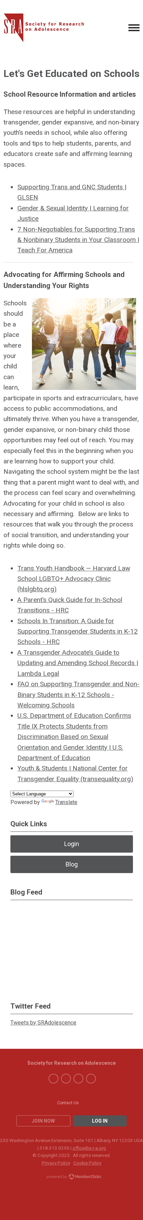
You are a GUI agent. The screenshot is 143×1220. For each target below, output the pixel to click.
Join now (43, 1121)
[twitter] (66, 1078)
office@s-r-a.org (89, 1148)
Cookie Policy (87, 1163)
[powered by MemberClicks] (71, 1177)
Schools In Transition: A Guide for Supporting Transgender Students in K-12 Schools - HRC (77, 631)
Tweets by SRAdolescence (43, 1022)
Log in (100, 1121)
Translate (66, 802)
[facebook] (53, 1078)
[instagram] (91, 1078)
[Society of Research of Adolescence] (46, 28)
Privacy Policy (56, 1163)
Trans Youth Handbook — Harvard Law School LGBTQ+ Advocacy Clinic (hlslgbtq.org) (73, 578)
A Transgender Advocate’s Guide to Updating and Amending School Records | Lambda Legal (77, 663)
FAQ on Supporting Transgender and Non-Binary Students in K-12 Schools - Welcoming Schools (78, 694)
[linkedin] (78, 1078)
